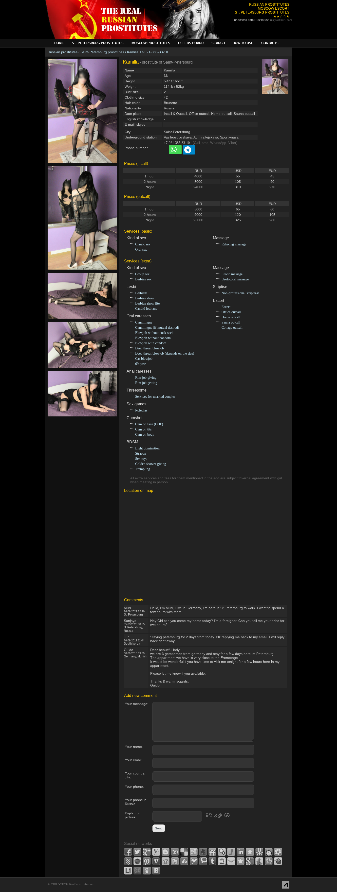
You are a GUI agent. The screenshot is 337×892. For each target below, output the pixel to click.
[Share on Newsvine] (128, 861)
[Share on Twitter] (137, 852)
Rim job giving (145, 377)
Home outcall (231, 317)
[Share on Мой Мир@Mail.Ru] (137, 871)
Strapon (140, 453)
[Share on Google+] (147, 852)
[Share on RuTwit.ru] (175, 861)
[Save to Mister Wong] (259, 852)
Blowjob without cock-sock (154, 333)
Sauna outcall (231, 322)
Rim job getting (146, 383)
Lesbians (141, 293)
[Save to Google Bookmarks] (250, 861)
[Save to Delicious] (184, 852)
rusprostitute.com (281, 20)
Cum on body (144, 434)
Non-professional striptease (240, 293)
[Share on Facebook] (128, 852)
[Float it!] (269, 861)
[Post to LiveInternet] (128, 871)
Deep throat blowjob (149, 348)
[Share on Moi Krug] (278, 852)
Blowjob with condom (150, 343)
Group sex (142, 274)
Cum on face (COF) (149, 424)
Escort (226, 307)
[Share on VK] (156, 871)
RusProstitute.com (81, 884)
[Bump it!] (259, 861)
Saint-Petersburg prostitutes (102, 52)
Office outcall (231, 312)
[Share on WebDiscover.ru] (222, 861)
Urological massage (235, 279)
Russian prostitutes (62, 52)
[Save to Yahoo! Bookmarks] (175, 852)
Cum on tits (143, 429)
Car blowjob (143, 358)
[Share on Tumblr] (212, 861)
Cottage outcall (232, 327)
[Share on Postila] (156, 861)
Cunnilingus (143, 322)
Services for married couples (155, 396)
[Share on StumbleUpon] (184, 861)
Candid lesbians (146, 308)
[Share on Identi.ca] (222, 852)
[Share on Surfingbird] (194, 861)
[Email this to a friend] (231, 861)
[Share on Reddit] (165, 861)
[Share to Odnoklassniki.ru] (147, 871)
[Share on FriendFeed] (212, 852)
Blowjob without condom (153, 338)
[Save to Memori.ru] (250, 852)
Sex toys (141, 459)
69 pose (140, 364)
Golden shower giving (150, 464)
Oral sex (141, 249)
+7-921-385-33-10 (177, 143)
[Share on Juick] (231, 852)
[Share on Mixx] (269, 852)
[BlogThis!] (165, 852)
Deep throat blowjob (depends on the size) (164, 353)
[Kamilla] (82, 165)
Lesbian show (144, 298)
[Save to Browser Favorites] (240, 861)
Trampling (142, 469)
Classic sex (142, 244)
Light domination (147, 448)
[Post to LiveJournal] (156, 852)
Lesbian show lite (147, 303)
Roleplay (141, 410)
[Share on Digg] (194, 852)
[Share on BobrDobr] (278, 861)
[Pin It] (147, 861)
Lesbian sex (143, 279)
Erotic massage (232, 274)
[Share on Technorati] (203, 861)
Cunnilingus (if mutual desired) (157, 327)
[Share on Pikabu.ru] (137, 861)
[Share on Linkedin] (240, 852)
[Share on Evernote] (203, 852)
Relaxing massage (234, 244)
